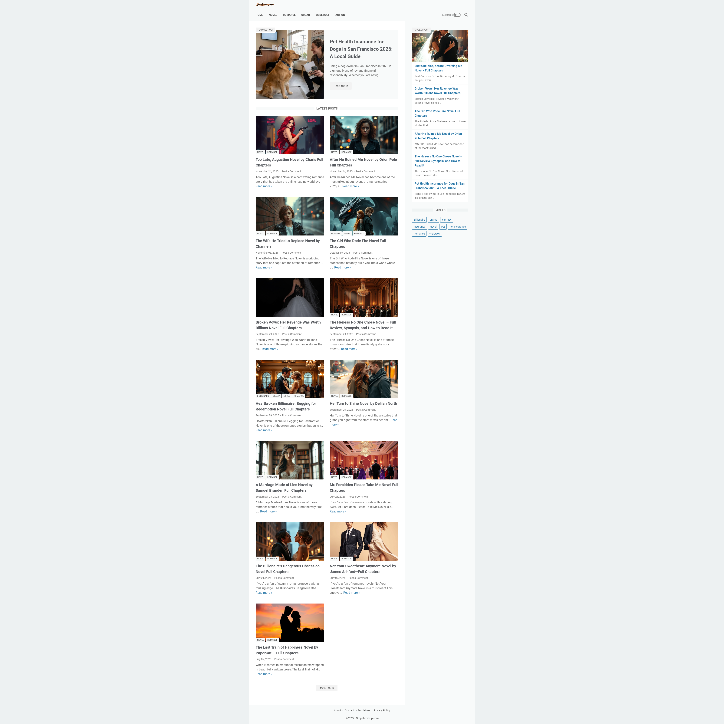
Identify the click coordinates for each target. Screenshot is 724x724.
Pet (443, 226)
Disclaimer (364, 710)
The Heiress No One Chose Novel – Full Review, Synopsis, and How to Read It (438, 161)
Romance (289, 14)
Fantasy (335, 233)
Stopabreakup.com (367, 718)
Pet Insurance (457, 226)
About (337, 710)
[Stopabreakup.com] (267, 4)
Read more (343, 86)
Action (340, 14)
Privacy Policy (382, 710)
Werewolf (323, 14)
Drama (276, 396)
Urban (305, 14)
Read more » (264, 186)
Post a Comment (291, 171)
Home (259, 14)
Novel (273, 14)
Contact (349, 710)
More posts (327, 688)
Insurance (419, 226)
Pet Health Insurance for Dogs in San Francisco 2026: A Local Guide (361, 49)
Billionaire (263, 396)
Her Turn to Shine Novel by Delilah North (363, 403)
